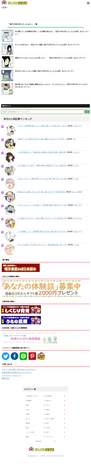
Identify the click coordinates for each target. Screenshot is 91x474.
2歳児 (48, 414)
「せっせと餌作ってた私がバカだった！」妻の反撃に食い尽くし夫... (42, 245)
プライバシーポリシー (11, 375)
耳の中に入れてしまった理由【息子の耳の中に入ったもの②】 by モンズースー (44, 71)
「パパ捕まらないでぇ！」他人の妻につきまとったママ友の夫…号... (42, 218)
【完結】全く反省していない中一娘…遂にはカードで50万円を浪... (41, 192)
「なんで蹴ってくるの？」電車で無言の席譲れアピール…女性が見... (42, 165)
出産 (27, 409)
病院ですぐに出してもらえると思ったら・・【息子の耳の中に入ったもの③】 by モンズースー (50, 58)
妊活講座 (49, 396)
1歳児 (28, 414)
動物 (27, 437)
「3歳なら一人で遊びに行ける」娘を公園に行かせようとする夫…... (41, 139)
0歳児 (48, 409)
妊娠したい (49, 400)
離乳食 (28, 423)
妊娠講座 (29, 400)
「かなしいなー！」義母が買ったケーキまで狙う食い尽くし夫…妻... (42, 179)
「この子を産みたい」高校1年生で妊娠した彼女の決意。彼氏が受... (42, 152)
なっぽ (75, 165)
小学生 (48, 428)
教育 (27, 428)
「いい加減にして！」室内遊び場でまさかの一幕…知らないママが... (42, 231)
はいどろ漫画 (77, 192)
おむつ (28, 418)
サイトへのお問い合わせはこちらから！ (19, 369)
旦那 (47, 432)
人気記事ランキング (32, 396)
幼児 (47, 423)
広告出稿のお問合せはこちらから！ (17, 372)
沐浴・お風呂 (50, 418)
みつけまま (77, 218)
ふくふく (76, 152)
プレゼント (49, 437)
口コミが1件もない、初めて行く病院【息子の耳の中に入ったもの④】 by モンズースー (47, 45)
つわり (48, 405)
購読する (7, 106)
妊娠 (27, 405)
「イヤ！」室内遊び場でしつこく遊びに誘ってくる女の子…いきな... (42, 126)
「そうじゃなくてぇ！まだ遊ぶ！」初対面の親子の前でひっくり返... (42, 205)
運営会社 (5, 378)
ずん (74, 139)
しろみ (75, 179)
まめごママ (77, 126)
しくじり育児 (30, 432)
